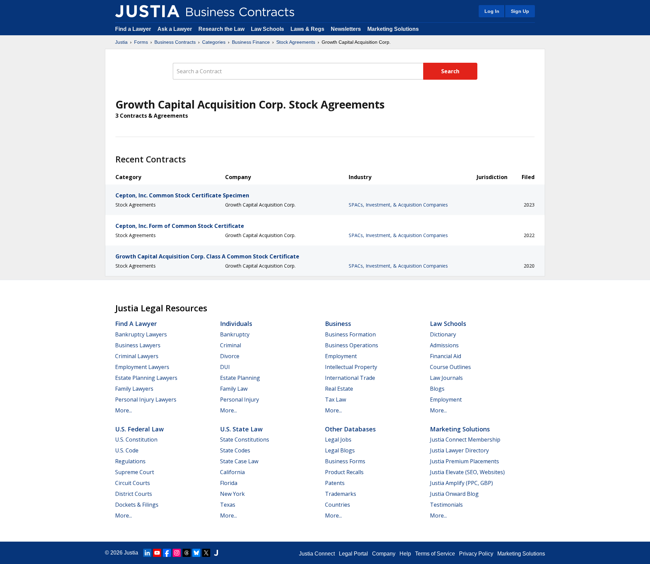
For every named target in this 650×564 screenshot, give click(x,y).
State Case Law (239, 461)
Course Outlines (450, 367)
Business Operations (351, 345)
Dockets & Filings (136, 504)
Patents (335, 483)
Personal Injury (239, 399)
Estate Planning (240, 378)
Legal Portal (353, 554)
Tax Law (335, 399)
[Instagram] (177, 553)
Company (383, 554)
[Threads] (186, 553)
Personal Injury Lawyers (145, 399)
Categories (213, 42)
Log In (491, 11)
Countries (337, 504)
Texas (227, 504)
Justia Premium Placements (464, 461)
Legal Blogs (340, 450)
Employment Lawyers (142, 367)
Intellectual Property (351, 367)
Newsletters (346, 29)
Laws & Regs (307, 29)
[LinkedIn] (147, 553)
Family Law (233, 388)
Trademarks (340, 494)
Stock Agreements (295, 42)
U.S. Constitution (136, 439)
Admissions (444, 345)
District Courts (133, 494)
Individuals (236, 323)
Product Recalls (344, 472)
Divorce (229, 356)
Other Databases (350, 429)
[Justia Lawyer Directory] (216, 553)
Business (338, 323)
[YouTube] (157, 553)
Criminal (230, 345)
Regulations (130, 461)
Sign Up (520, 11)
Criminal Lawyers (136, 356)
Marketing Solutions (393, 29)
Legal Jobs (338, 439)
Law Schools (267, 29)
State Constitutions (244, 439)
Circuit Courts (132, 483)
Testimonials (446, 504)
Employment (341, 356)
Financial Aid (445, 356)
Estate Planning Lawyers (146, 378)
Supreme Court (134, 472)
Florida (228, 483)
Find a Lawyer (133, 29)
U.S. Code (126, 450)
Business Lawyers (137, 345)
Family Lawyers (134, 388)
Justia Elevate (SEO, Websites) (467, 472)
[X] (206, 553)
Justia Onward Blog (454, 494)
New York (232, 494)
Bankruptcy (235, 334)
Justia (121, 42)
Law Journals (446, 378)
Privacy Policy (476, 554)
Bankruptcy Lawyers (141, 334)
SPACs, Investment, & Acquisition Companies (398, 204)
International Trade (350, 378)
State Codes (235, 450)
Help (405, 554)
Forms (141, 42)
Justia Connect (317, 554)
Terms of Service (435, 554)
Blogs (437, 388)
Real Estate (339, 388)
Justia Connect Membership (465, 439)
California (232, 472)
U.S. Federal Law (139, 429)
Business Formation (350, 334)
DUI (225, 367)
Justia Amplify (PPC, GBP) (461, 483)
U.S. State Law (241, 429)
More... (123, 410)
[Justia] (147, 11)
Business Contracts (175, 42)
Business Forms (345, 461)
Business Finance (251, 42)
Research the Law (221, 29)
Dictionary (443, 334)
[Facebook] (167, 553)
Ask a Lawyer (175, 29)
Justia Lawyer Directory (459, 450)
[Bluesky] (196, 553)
